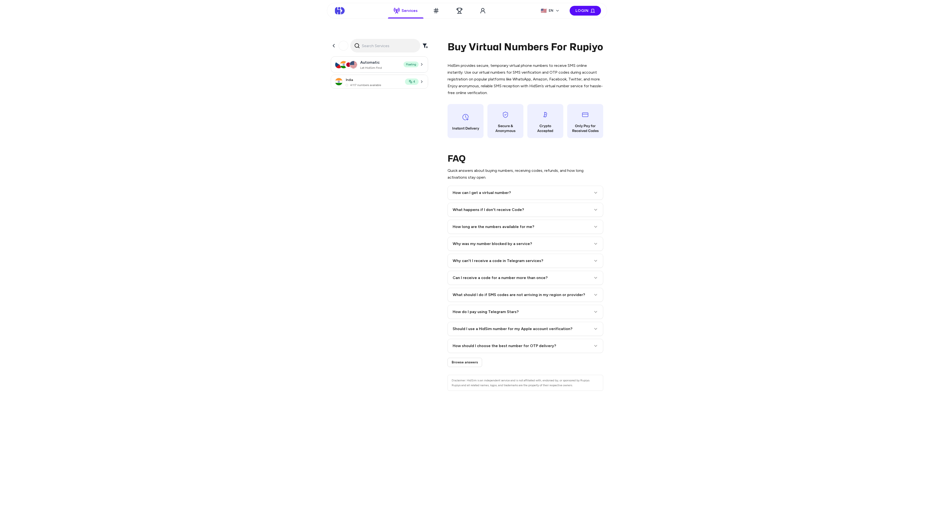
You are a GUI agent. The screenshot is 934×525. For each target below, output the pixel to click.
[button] (525, 193)
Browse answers (465, 362)
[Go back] (334, 46)
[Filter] (425, 46)
